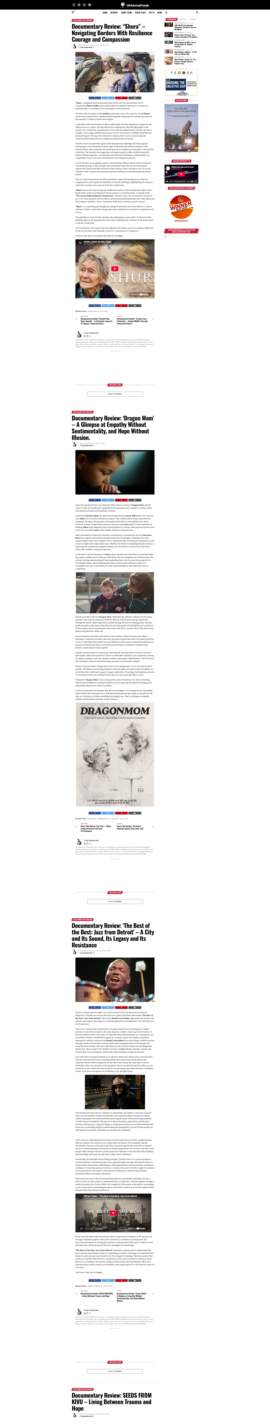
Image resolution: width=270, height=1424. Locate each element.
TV (166, 12)
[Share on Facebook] (95, 98)
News (159, 12)
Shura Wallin (94, 311)
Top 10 (152, 12)
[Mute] (192, 181)
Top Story (104, 311)
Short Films (126, 12)
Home (105, 12)
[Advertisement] (115, 367)
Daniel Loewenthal (96, 1286)
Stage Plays (140, 12)
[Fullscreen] (195, 181)
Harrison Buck (103, 819)
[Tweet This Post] (108, 98)
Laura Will (115, 819)
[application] (181, 174)
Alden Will (92, 819)
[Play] (167, 181)
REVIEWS (114, 12)
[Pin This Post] (121, 98)
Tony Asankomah (86, 47)
